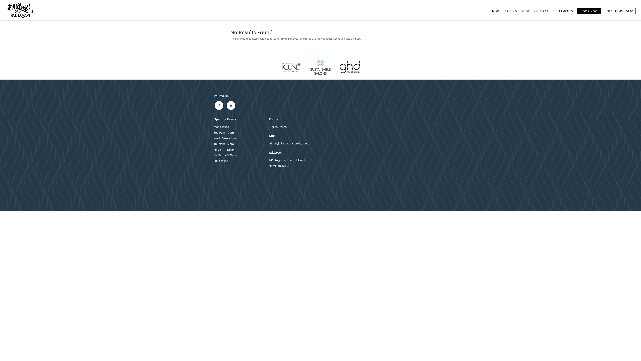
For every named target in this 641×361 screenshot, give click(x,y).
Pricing (510, 11)
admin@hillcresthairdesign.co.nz (289, 143)
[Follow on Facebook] (219, 105)
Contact (541, 11)
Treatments (563, 11)
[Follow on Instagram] (231, 105)
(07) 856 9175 (278, 127)
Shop (525, 11)
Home (495, 11)
